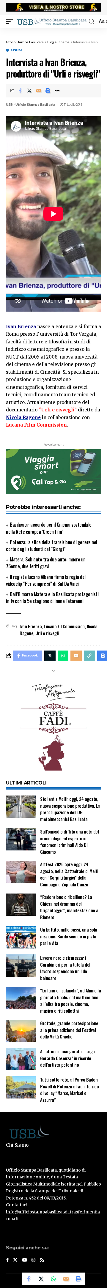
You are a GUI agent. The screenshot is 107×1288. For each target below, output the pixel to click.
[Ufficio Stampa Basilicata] (51, 21)
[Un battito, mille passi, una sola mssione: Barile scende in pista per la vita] (21, 937)
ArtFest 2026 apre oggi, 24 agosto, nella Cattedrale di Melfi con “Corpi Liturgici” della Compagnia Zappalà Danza (69, 874)
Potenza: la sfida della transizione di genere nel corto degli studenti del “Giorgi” (51, 546)
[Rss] (42, 1260)
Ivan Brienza (31, 626)
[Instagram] (33, 1260)
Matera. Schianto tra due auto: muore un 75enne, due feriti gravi (46, 563)
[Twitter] (15, 1260)
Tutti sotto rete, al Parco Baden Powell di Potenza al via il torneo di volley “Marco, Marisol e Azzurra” (69, 1089)
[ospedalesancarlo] (53, 31)
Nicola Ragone (23, 417)
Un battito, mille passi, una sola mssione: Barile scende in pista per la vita (68, 936)
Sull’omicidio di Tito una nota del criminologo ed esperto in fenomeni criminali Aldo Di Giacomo (69, 841)
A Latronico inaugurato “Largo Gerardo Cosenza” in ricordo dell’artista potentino (67, 1058)
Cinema (16, 50)
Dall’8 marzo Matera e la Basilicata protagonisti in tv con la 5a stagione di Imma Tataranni (52, 597)
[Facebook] (7, 1260)
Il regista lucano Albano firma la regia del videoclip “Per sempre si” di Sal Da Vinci (46, 580)
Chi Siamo (17, 1145)
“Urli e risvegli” (58, 410)
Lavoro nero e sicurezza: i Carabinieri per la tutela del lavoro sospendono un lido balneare (65, 967)
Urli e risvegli (47, 633)
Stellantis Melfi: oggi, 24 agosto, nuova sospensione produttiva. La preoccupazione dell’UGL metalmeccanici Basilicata (70, 808)
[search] (91, 21)
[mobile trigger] (11, 21)
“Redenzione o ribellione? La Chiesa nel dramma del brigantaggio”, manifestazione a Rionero (69, 907)
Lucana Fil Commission (64, 626)
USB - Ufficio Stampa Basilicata (30, 104)
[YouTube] (24, 1260)
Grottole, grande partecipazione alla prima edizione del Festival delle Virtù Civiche (69, 1030)
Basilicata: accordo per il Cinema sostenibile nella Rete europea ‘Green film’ (49, 528)
